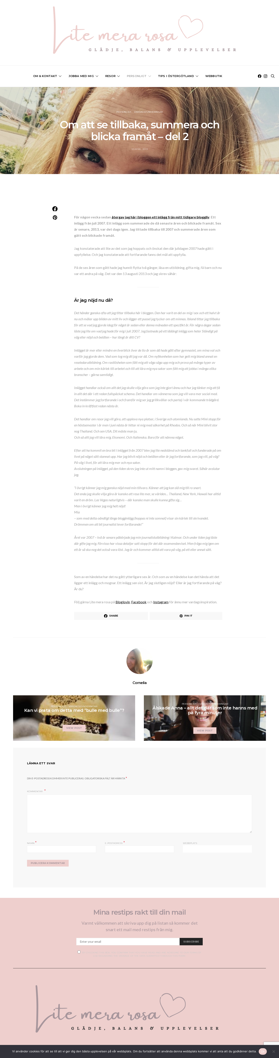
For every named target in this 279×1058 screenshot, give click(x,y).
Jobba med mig (81, 76)
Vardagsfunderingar (148, 112)
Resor (110, 76)
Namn (32, 843)
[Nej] (273, 1051)
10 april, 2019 (139, 149)
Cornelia (139, 683)
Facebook (138, 602)
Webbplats (190, 843)
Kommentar (35, 791)
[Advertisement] (139, 194)
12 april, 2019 (205, 720)
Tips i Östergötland (176, 76)
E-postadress (115, 843)
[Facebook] (259, 76)
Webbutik (213, 76)
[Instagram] (265, 76)
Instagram (160, 602)
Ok (263, 1051)
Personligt (137, 76)
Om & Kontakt (45, 76)
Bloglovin (123, 602)
